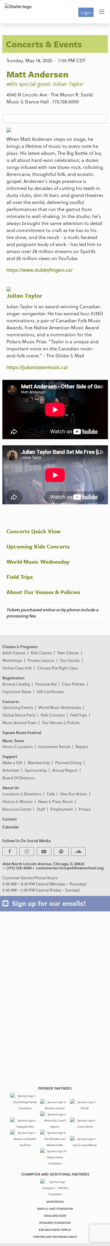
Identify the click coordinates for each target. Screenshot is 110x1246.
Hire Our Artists (73, 794)
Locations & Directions (21, 794)
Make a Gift (12, 762)
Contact (9, 819)
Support (9, 756)
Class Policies (73, 684)
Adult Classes (14, 652)
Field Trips (19, 577)
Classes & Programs (20, 646)
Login (86, 12)
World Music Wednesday (38, 561)
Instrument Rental (54, 746)
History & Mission (17, 801)
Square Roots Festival (21, 732)
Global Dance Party (18, 715)
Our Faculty (70, 660)
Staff (41, 809)
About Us (10, 787)
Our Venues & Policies (61, 722)
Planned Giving (68, 762)
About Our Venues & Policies (43, 592)
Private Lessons (41, 660)
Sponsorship (36, 770)
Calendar (10, 827)
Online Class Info (17, 668)
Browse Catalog (16, 684)
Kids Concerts (53, 715)
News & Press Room (55, 801)
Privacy (85, 809)
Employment (61, 809)
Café (51, 794)
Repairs (81, 746)
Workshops (12, 660)
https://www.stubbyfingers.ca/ (39, 269)
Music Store (13, 740)
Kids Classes (41, 652)
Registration (13, 678)
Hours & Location (17, 746)
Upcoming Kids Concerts (38, 546)
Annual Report (64, 770)
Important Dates (16, 691)
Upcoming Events (17, 707)
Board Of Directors (18, 778)
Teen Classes (68, 652)
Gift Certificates (50, 691)
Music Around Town (19, 722)
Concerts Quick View (33, 531)
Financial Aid (46, 684)
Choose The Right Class (57, 668)
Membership (39, 762)
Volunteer (10, 770)
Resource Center (16, 809)
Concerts (10, 701)
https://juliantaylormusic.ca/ (37, 367)
